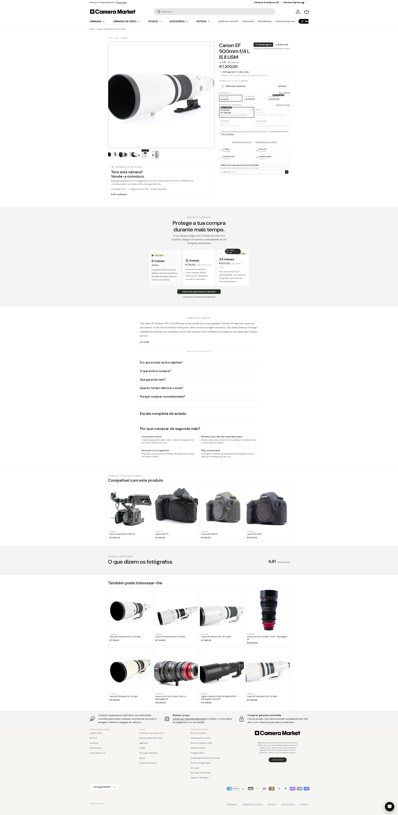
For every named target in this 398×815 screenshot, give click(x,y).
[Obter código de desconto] (287, 172)
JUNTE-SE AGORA (277, 760)
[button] (306, 11)
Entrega (142, 748)
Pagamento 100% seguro (200, 778)
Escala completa (283, 105)
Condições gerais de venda (201, 738)
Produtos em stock (107, 2)
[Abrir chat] (389, 806)
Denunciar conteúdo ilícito (201, 773)
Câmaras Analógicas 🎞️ (266, 2)
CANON (124, 38)
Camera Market (99, 804)
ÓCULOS (153, 21)
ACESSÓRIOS (177, 21)
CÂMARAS (95, 21)
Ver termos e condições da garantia (199, 296)
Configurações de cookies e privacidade (205, 758)
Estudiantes (265, 21)
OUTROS (201, 21)
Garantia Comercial (198, 748)
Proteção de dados (197, 753)
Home (92, 29)
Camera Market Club (97, 753)
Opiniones (248, 21)
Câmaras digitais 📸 (293, 2)
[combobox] (214, 11)
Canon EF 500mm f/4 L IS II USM (111, 29)
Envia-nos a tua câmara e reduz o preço (272, 48)
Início (110, 38)
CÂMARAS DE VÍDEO (125, 21)
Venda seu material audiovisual (189, 718)
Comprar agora (263, 44)
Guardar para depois (241, 142)
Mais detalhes (284, 93)
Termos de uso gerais (198, 733)
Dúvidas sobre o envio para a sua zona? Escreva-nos (244, 75)
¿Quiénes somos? (228, 21)
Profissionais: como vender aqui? (151, 733)
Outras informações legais (200, 763)
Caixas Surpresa (285, 21)
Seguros (142, 758)
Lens (117, 38)
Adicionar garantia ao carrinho (199, 291)
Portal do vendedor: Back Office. (151, 738)
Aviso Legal (195, 768)
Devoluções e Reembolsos (148, 753)
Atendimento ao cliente (266, 142)
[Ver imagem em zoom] (210, 46)
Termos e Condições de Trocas (201, 743)
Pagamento (143, 743)
